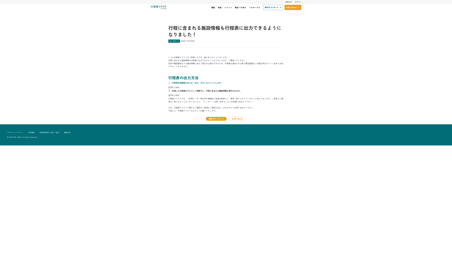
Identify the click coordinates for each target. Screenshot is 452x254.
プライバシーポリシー (15, 132)
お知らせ (288, 2)
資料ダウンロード (216, 119)
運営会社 (67, 132)
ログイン (298, 2)
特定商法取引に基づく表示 (49, 132)
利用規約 (31, 132)
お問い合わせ (237, 119)
